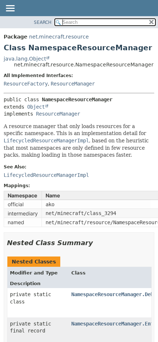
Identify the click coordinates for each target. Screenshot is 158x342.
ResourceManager (73, 84)
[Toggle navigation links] (10, 9)
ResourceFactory (26, 84)
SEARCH (42, 22)
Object (36, 107)
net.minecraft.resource (59, 37)
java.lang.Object (25, 59)
